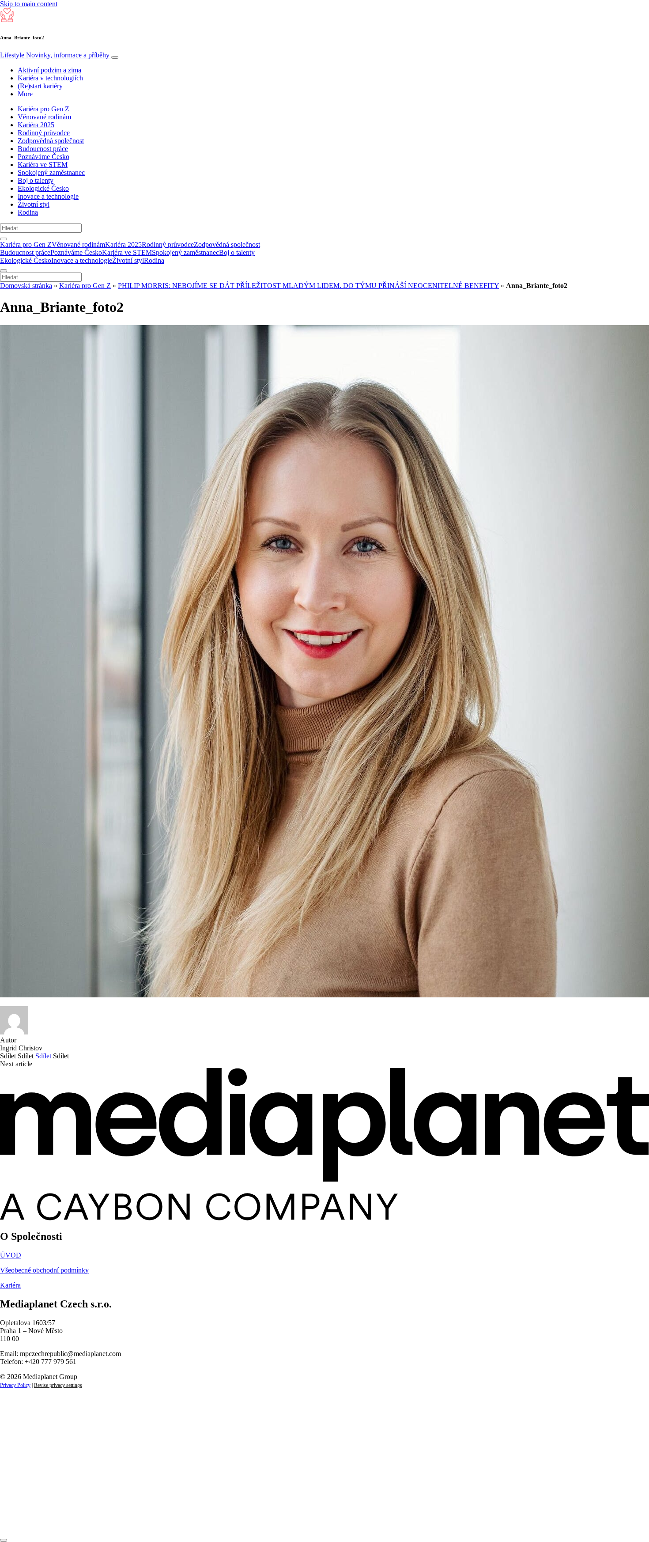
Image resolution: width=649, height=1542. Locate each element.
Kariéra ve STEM (43, 164)
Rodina (28, 212)
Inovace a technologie (48, 196)
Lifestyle (54, 55)
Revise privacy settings (58, 1385)
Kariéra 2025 (36, 125)
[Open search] (3, 239)
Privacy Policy (15, 1385)
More (25, 94)
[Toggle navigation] (114, 57)
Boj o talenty (35, 180)
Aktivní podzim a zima (49, 70)
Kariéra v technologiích (50, 78)
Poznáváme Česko (43, 156)
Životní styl (33, 204)
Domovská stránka (26, 285)
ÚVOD (10, 1255)
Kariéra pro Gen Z (43, 109)
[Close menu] (3, 270)
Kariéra (10, 1285)
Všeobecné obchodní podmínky (44, 1270)
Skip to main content (28, 4)
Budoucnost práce (43, 148)
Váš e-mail (28, 1489)
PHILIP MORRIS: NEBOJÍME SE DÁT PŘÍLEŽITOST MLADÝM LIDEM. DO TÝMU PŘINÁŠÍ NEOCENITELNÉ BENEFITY (308, 285)
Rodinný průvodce (44, 132)
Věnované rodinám (44, 117)
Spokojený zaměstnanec (51, 172)
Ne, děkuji (181, 1519)
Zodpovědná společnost (51, 140)
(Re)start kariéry (40, 86)
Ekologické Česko (43, 188)
